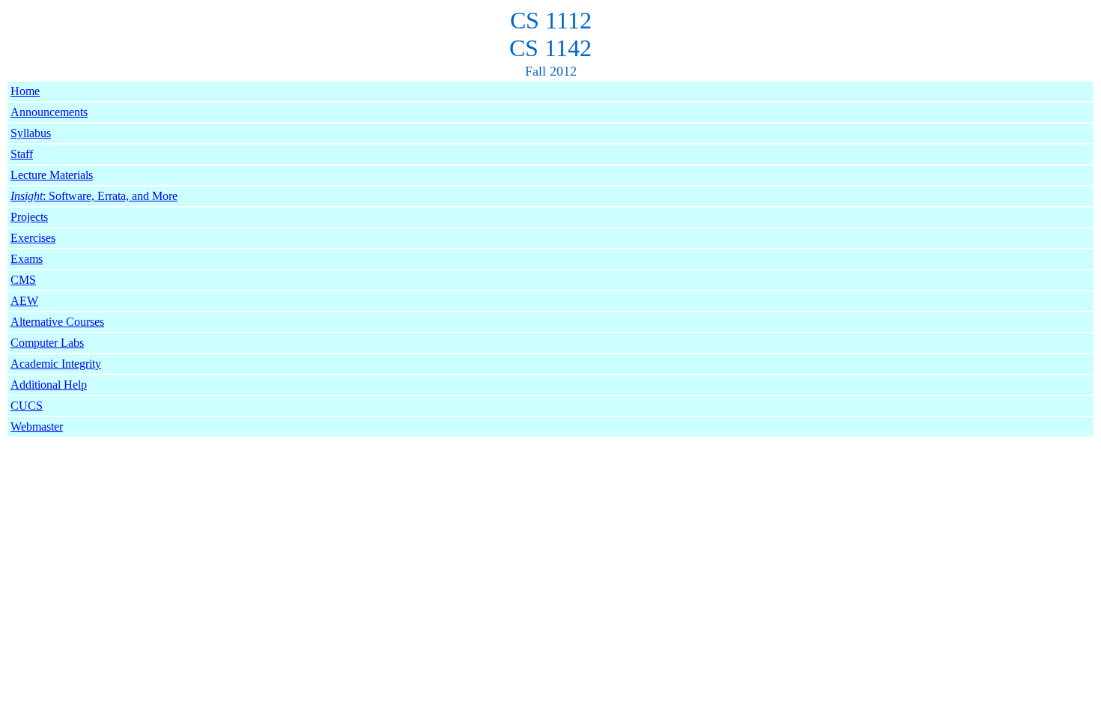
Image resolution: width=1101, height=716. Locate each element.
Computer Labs (47, 342)
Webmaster (36, 426)
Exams (26, 258)
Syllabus (30, 133)
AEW (24, 300)
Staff (21, 154)
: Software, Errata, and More (94, 195)
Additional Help (48, 384)
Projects (29, 216)
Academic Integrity (55, 363)
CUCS (26, 405)
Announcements (49, 112)
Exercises (32, 237)
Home (25, 91)
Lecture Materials (51, 175)
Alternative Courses (57, 321)
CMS (23, 279)
